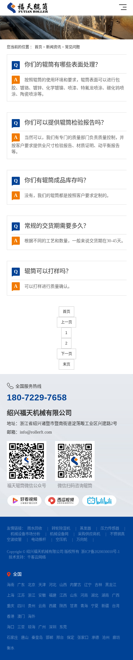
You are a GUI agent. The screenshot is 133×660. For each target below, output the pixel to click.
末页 (66, 364)
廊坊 (116, 637)
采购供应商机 (89, 534)
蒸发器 (85, 528)
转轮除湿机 (61, 528)
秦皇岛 (37, 637)
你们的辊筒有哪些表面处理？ (57, 64)
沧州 (105, 637)
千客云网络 (36, 557)
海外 (31, 616)
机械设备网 (59, 534)
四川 (21, 606)
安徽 (42, 595)
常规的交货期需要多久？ (51, 226)
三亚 (21, 627)
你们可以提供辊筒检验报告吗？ (60, 122)
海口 (10, 627)
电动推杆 (38, 539)
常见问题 (72, 47)
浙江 (31, 595)
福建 (52, 595)
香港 (10, 616)
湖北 (94, 595)
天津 (42, 585)
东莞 (63, 627)
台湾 (115, 606)
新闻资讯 (53, 47)
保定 (70, 637)
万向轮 (82, 539)
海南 (10, 585)
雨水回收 (34, 528)
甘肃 (73, 606)
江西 (63, 595)
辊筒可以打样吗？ (42, 271)
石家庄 (12, 637)
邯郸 (49, 637)
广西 (115, 595)
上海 (10, 595)
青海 (84, 606)
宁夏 (94, 606)
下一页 (66, 354)
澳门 (21, 616)
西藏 (52, 606)
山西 (63, 585)
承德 (95, 637)
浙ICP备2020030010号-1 (100, 552)
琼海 (31, 627)
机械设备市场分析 (25, 534)
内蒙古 (75, 585)
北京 (31, 585)
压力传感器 (110, 528)
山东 (73, 595)
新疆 (105, 606)
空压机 (61, 539)
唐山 (24, 637)
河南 (84, 595)
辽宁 (88, 585)
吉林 (98, 585)
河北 (52, 585)
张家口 (82, 637)
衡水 (10, 648)
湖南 (105, 595)
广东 (21, 585)
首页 (38, 47)
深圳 (52, 627)
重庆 (10, 606)
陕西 (63, 606)
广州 (42, 627)
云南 (42, 606)
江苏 (21, 595)
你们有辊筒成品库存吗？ (51, 180)
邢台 (60, 637)
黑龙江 (110, 585)
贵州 (31, 606)
